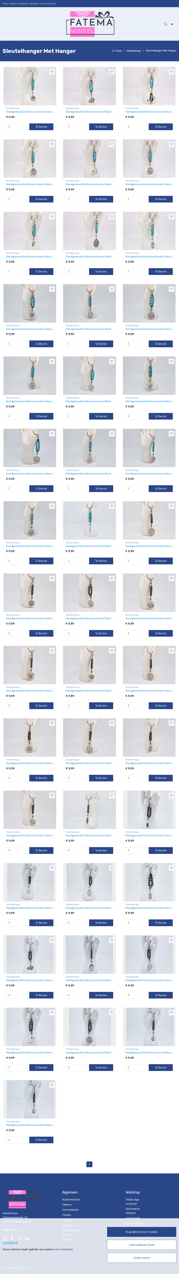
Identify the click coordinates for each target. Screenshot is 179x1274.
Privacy (66, 1215)
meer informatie (63, 1249)
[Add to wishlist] (52, 72)
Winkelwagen (143, 24)
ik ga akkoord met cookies (142, 1232)
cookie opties (141, 1258)
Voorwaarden (70, 1210)
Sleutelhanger (111, 24)
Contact (127, 24)
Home (8, 24)
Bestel (43, 127)
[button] (166, 24)
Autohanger (92, 24)
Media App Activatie (42, 24)
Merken (66, 1205)
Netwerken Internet (69, 24)
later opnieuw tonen (142, 1245)
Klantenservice (71, 1200)
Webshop (20, 24)
